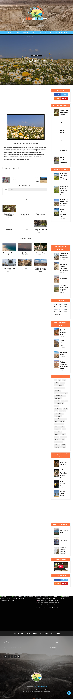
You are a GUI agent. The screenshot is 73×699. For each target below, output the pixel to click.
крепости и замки (58, 408)
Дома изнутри (53, 647)
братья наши (57, 390)
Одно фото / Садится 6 (25, 253)
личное (65, 408)
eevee (64, 380)
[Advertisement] (24, 100)
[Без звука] (65, 569)
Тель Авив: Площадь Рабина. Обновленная (40, 230)
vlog (55, 385)
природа (15, 168)
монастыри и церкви (58, 413)
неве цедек (64, 418)
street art (62, 382)
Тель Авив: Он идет (24, 214)
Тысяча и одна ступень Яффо (63, 463)
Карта (9, 32)
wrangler (60, 385)
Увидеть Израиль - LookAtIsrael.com (40, 686)
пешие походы (57, 429)
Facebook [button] (5, 189)
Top (37, 695)
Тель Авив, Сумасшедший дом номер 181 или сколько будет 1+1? (63, 473)
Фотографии (7, 168)
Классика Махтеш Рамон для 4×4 (64, 278)
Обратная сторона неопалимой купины (63, 342)
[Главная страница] (4, 32)
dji (59, 380)
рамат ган (56, 439)
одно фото (62, 421)
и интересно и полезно (59, 403)
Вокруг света (30, 36)
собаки (62, 439)
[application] (61, 566)
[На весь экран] (67, 569)
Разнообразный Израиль (63, 353)
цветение (63, 444)
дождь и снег (64, 400)
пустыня (56, 436)
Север (33, 32)
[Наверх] (69, 693)
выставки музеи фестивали (59, 395)
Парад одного (63, 541)
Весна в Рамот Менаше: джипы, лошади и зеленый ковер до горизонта (64, 177)
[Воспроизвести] (55, 569)
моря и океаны (57, 416)
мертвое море (62, 411)
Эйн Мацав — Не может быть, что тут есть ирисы (64, 201)
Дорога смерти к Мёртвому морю (9, 253)
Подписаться (57, 314)
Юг (45, 32)
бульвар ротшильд (58, 393)
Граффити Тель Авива (15, 179)
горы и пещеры (57, 398)
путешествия (63, 436)
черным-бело (57, 447)
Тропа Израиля (53, 32)
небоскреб (57, 418)
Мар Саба (25, 268)
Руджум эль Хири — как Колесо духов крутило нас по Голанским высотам (64, 364)
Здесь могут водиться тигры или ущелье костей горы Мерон (64, 212)
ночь (56, 421)
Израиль (33, 55)
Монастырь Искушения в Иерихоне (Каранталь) (63, 550)
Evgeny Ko (34, 64)
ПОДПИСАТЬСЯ (37, 604)
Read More (12, 652)
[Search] (69, 32)
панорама (56, 426)
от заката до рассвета (59, 424)
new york (56, 382)
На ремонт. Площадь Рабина (34, 180)
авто (63, 387)
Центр (39, 32)
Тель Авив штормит (40, 214)
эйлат (64, 447)
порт (64, 429)
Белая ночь (52, 649)
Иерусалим (25, 32)
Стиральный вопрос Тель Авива (9, 268)
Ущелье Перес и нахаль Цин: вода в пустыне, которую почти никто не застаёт (64, 266)
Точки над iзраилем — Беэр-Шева (63, 493)
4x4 (55, 380)
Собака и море (9, 229)
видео (65, 393)
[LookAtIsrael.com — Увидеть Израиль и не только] (36, 12)
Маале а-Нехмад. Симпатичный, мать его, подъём (64, 255)
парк (62, 426)
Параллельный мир (40, 253)
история (56, 406)
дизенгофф (57, 400)
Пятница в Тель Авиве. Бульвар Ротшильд (9, 214)
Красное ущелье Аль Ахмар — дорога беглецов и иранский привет (64, 190)
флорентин (57, 444)
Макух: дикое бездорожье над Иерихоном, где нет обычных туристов (64, 289)
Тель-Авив (17, 32)
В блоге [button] (11, 189)
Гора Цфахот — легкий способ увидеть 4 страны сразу (40, 269)
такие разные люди (58, 442)
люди (56, 411)
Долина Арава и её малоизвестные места (63, 331)
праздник (56, 434)
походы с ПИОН (58, 431)
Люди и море (25, 229)
